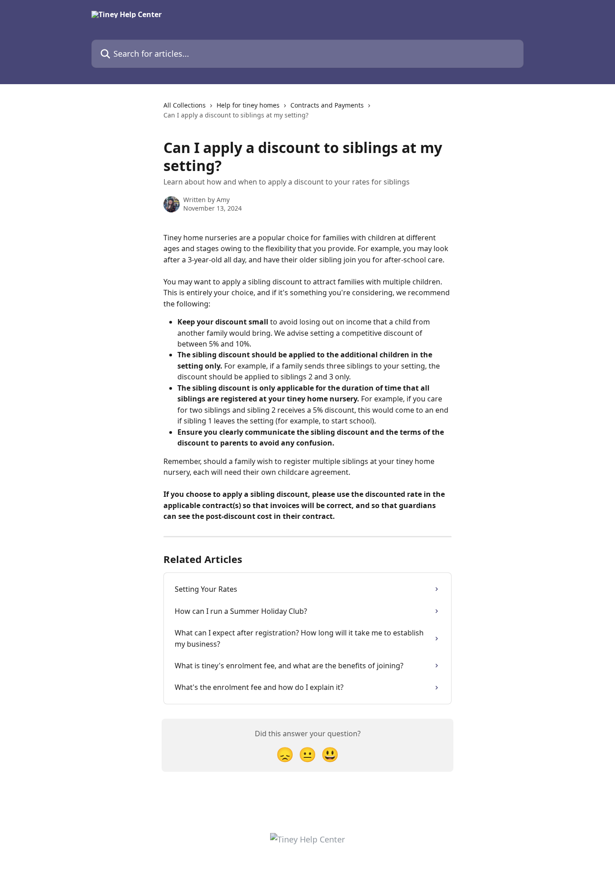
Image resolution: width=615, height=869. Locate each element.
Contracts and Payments (327, 105)
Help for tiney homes (248, 105)
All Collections (184, 105)
